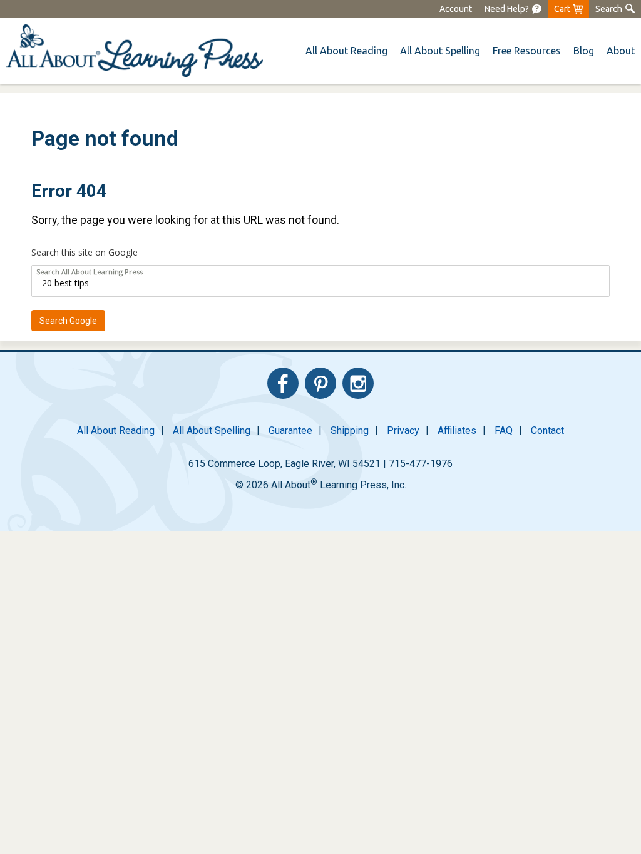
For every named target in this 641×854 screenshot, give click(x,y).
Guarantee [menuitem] (290, 430)
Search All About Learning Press (89, 271)
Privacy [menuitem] (403, 430)
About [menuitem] (621, 50)
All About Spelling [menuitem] (211, 430)
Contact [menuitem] (547, 430)
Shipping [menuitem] (350, 430)
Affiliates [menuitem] (457, 430)
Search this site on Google (84, 252)
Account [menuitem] (455, 9)
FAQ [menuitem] (504, 430)
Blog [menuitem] (583, 50)
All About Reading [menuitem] (116, 430)
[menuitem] (513, 9)
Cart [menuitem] (562, 9)
